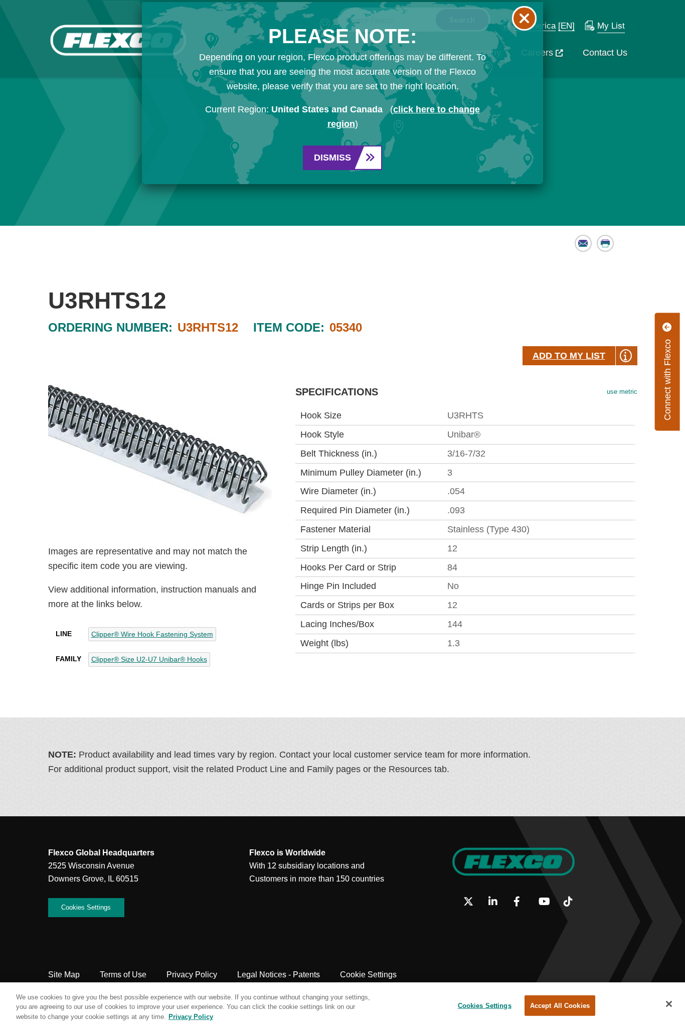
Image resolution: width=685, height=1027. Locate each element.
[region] (342, 1004)
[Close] (669, 1004)
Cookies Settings (484, 1005)
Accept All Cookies (560, 1005)
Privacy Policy (190, 1016)
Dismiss (332, 158)
